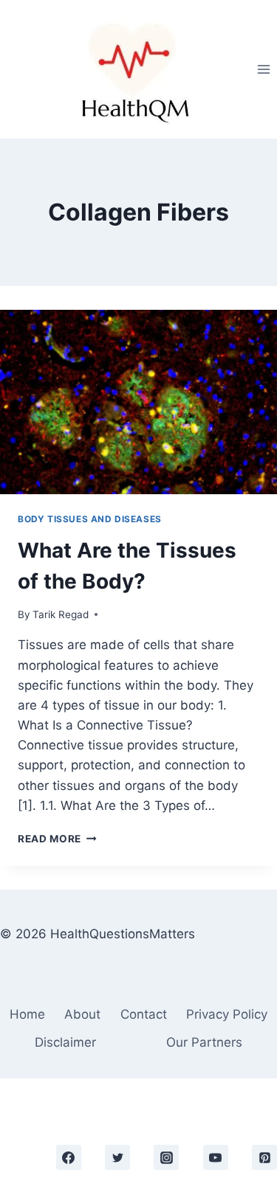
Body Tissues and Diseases (90, 518)
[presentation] (138, 402)
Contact (143, 1014)
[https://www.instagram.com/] (166, 1157)
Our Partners (204, 1042)
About (82, 1014)
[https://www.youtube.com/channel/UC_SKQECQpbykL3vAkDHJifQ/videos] (215, 1157)
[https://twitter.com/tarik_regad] (117, 1157)
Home (27, 1014)
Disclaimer (65, 1042)
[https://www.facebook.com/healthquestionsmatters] (68, 1157)
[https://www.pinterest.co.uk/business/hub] (264, 1157)
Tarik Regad (61, 614)
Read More (57, 839)
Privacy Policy (226, 1014)
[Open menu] (263, 69)
